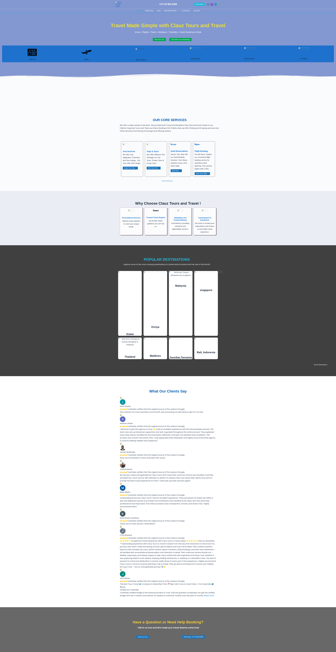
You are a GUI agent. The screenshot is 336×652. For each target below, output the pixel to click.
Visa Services (129, 151)
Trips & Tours (153, 151)
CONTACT (186, 10)
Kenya (155, 326)
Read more (209, 595)
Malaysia (180, 285)
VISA (159, 10)
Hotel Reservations (179, 151)
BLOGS (197, 10)
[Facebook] (208, 4)
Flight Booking (201, 151)
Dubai (130, 334)
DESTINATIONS (170, 10)
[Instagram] (212, 4)
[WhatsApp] (219, 4)
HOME (139, 10)
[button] (199, 4)
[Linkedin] (215, 4)
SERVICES (149, 10)
